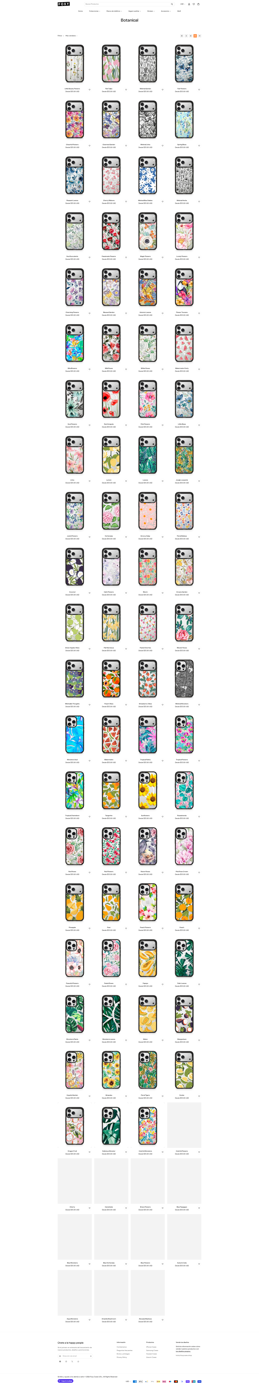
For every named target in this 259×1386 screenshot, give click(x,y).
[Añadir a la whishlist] (89, 89)
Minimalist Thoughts (72, 704)
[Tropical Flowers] (184, 733)
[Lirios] (75, 454)
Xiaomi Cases (151, 1357)
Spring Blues (181, 144)
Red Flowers (108, 871)
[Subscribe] (91, 1356)
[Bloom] (148, 566)
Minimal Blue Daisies (145, 200)
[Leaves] (148, 454)
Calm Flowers (109, 592)
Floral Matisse (182, 536)
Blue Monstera (72, 1263)
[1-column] (182, 36)
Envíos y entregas (123, 1354)
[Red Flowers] (111, 845)
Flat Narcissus (109, 648)
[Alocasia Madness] (148, 1293)
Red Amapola (109, 424)
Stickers (150, 11)
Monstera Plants (72, 1039)
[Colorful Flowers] (184, 1125)
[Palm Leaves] (184, 957)
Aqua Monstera (72, 1319)
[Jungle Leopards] (184, 454)
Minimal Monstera (181, 704)
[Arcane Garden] (184, 566)
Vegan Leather (133, 11)
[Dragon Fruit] (75, 1125)
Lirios (72, 480)
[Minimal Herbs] (184, 174)
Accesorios (165, 11)
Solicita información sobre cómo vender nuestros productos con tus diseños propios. (188, 1349)
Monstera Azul (72, 760)
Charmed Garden (109, 144)
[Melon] (148, 1013)
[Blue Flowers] (148, 1237)
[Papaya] (148, 957)
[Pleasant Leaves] (75, 174)
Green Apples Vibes (72, 648)
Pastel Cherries (145, 648)
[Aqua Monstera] (75, 1293)
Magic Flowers (145, 256)
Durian (181, 1095)
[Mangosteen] (184, 1013)
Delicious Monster (108, 1151)
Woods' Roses (182, 648)
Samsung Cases (152, 1350)
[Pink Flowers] (148, 398)
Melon (145, 1039)
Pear (109, 927)
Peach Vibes (108, 704)
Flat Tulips (108, 89)
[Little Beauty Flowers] (75, 62)
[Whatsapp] (78, 1361)
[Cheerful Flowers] (75, 118)
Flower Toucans (182, 312)
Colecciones (93, 11)
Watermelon (108, 760)
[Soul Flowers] (75, 398)
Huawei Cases (151, 1354)
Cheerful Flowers (72, 144)
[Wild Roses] (111, 342)
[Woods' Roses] (184, 622)
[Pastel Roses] (111, 957)
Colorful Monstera (145, 1151)
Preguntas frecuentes (124, 1350)
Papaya (145, 983)
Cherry (72, 1207)
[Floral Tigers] (148, 1069)
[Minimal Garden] (148, 62)
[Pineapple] (75, 901)
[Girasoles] (111, 1069)
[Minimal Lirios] (148, 118)
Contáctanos (122, 1347)
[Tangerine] (111, 789)
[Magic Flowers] (148, 230)
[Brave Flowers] (148, 1181)
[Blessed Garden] (111, 286)
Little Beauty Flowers (72, 89)
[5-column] (199, 36)
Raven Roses (145, 871)
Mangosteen (181, 1039)
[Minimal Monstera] (184, 678)
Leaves (145, 480)
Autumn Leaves (145, 312)
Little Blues (182, 424)
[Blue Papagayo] (184, 1181)
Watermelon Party (182, 368)
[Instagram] (66, 1361)
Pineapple (72, 927)
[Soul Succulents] (75, 230)
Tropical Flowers (182, 760)
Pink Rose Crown (182, 871)
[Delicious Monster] (111, 1125)
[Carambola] (111, 1181)
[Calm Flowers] (111, 566)
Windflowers (72, 368)
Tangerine (108, 815)
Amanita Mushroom (109, 1319)
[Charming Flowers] (75, 286)
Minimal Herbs (182, 200)
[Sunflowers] (148, 789)
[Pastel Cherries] (148, 622)
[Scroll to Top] (255, 1375)
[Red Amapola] (111, 398)
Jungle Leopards (182, 480)
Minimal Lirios (145, 144)
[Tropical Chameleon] (75, 789)
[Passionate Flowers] (111, 230)
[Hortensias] (111, 510)
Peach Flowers (145, 927)
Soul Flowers (72, 424)
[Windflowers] (75, 342)
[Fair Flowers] (184, 62)
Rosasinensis (182, 815)
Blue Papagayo (182, 1207)
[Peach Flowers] (148, 901)
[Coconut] (75, 566)
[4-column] (195, 36)
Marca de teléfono (113, 11)
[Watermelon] (111, 733)
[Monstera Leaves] (111, 1013)
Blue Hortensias (109, 1263)
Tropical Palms (145, 760)
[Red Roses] (75, 845)
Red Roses (72, 871)
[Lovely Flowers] (184, 230)
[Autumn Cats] (184, 1237)
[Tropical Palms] (148, 733)
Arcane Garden (181, 592)
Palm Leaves (181, 983)
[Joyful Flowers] (75, 510)
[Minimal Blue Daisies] (148, 174)
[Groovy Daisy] (148, 510)
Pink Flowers (145, 424)
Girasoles (109, 1095)
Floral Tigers (145, 1095)
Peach (182, 927)
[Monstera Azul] (75, 733)
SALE (179, 11)
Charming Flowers (72, 312)
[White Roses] (148, 342)
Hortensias (109, 536)
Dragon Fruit (72, 1151)
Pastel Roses (108, 983)
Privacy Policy (122, 1357)
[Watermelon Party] (184, 342)
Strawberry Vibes (145, 704)
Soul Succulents (72, 256)
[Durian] (184, 1069)
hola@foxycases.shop (184, 1355)
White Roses (145, 368)
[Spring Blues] (184, 118)
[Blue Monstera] (75, 1237)
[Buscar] (172, 4)
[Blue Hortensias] (111, 1237)
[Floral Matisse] (184, 510)
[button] (198, 4)
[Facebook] (60, 1361)
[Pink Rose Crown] (184, 845)
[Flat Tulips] (111, 62)
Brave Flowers (145, 1207)
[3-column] (190, 36)
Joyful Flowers (72, 536)
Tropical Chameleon (72, 815)
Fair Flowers (181, 89)
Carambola (109, 1207)
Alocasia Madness (145, 1319)
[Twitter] (72, 1361)
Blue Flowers (145, 1263)
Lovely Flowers (181, 256)
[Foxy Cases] (64, 4)
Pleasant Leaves (72, 200)
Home (80, 11)
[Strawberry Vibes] (148, 678)
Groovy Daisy (145, 536)
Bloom (145, 592)
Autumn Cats (182, 1263)
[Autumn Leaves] (148, 286)
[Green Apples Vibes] (75, 622)
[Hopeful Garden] (75, 1069)
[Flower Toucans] (184, 286)
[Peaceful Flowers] (75, 957)
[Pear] (111, 901)
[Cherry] (75, 1181)
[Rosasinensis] (184, 789)
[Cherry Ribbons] (111, 174)
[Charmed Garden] (111, 118)
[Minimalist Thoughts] (75, 678)
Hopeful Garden (72, 1095)
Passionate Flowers (109, 256)
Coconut (72, 592)
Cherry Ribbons (109, 200)
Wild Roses (109, 368)
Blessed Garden (109, 312)
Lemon (108, 480)
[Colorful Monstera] (148, 1125)
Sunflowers (145, 815)
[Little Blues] (184, 398)
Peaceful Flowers (72, 983)
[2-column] (186, 36)
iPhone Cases (151, 1347)
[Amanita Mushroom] (111, 1293)
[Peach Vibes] (111, 678)
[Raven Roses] (148, 845)
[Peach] (184, 901)
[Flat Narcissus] (111, 622)
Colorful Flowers (182, 1151)
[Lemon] (111, 454)
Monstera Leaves (108, 1039)
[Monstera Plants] (75, 1013)
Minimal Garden (145, 89)
